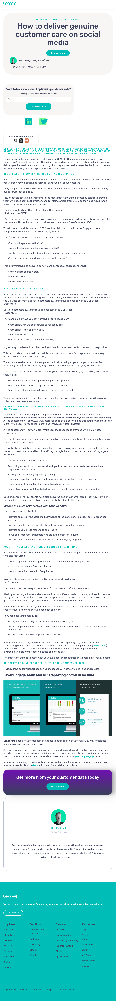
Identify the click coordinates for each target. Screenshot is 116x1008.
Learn (85, 950)
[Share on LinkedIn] (28, 121)
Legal (49, 989)
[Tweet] (43, 121)
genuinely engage (84, 756)
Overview (60, 929)
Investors (8, 946)
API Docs (86, 955)
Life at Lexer (9, 935)
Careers (7, 967)
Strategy (60, 951)
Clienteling (35, 944)
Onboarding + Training (67, 940)
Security (34, 955)
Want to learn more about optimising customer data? (38, 89)
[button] (111, 4)
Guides (85, 966)
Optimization (62, 956)
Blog (84, 929)
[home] (9, 4)
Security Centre (66, 989)
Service (33, 950)
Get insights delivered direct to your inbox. (39, 94)
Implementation (63, 935)
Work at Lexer (13, 913)
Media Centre (88, 960)
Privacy (37, 989)
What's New (87, 944)
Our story (8, 929)
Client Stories (85, 937)
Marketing (34, 939)
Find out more (58, 53)
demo (35, 765)
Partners (7, 951)
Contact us (8, 962)
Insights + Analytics (66, 946)
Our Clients (8, 956)
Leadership (8, 940)
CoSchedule (99, 645)
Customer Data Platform (37, 931)
